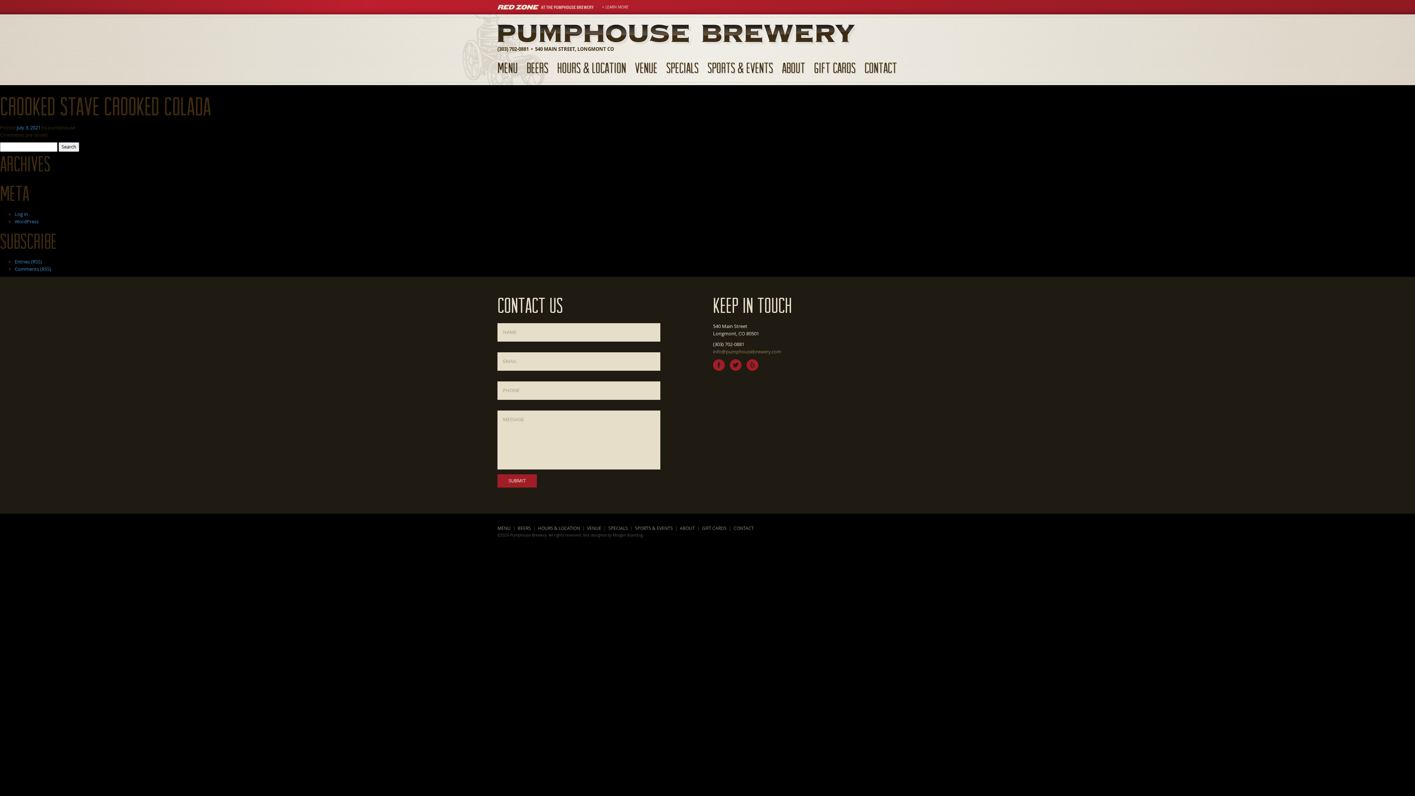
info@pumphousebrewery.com (747, 351)
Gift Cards (835, 68)
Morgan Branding (628, 535)
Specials (682, 68)
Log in (21, 214)
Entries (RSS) (28, 261)
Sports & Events (740, 68)
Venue (646, 68)
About (793, 68)
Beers (537, 68)
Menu (507, 68)
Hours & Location (591, 68)
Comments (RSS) (33, 269)
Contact (880, 68)
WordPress (27, 221)
